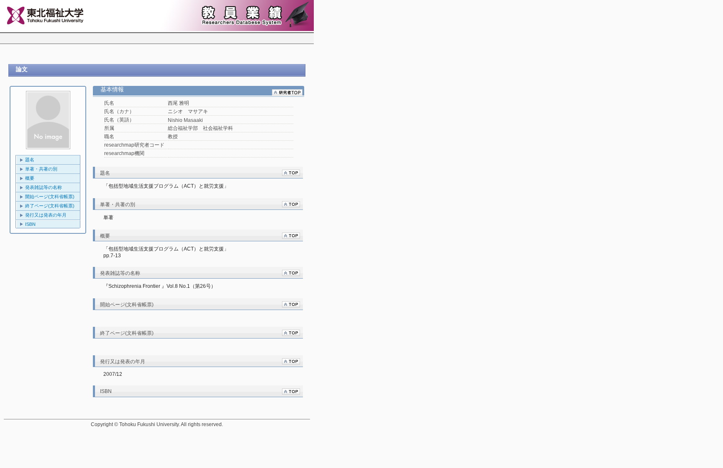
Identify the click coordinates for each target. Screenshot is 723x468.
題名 (29, 159)
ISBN (30, 224)
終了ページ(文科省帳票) (49, 205)
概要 (29, 178)
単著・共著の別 (41, 168)
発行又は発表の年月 (46, 214)
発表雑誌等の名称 (43, 187)
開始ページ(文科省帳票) (49, 196)
